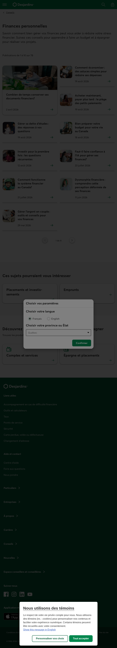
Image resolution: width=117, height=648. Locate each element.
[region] (59, 624)
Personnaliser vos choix (50, 638)
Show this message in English (39, 629)
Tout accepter (81, 638)
